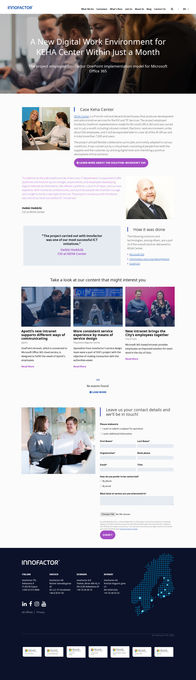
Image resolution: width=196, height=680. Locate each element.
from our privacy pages (128, 529)
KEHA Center (81, 116)
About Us (139, 9)
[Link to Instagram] (37, 604)
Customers (101, 9)
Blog (149, 9)
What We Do (87, 9)
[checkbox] (137, 431)
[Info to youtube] (43, 604)
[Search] (172, 9)
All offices (27, 612)
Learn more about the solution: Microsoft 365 (112, 162)
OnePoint (134, 263)
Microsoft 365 (136, 254)
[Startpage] (21, 8)
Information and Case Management (149, 259)
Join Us (128, 9)
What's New (116, 9)
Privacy (41, 612)
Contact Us (160, 9)
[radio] (137, 429)
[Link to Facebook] (31, 604)
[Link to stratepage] (25, 604)
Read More (27, 366)
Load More (99, 392)
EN (184, 9)
